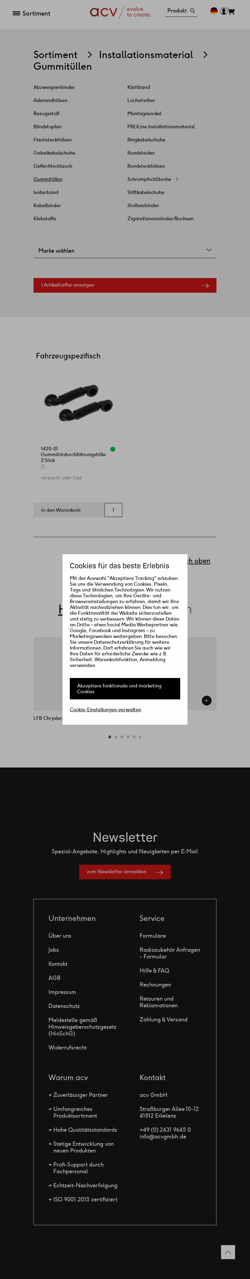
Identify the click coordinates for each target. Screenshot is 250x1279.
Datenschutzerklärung (119, 642)
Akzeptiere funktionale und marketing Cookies (119, 688)
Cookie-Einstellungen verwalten (105, 710)
